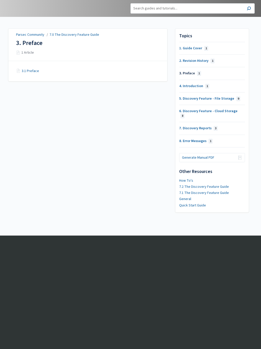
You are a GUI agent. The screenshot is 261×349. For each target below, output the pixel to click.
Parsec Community (30, 34)
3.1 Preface (30, 71)
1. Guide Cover (193, 48)
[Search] (249, 9)
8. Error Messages (195, 141)
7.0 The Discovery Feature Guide (74, 34)
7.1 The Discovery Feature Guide (204, 192)
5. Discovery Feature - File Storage (209, 98)
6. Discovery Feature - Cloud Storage (208, 113)
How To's (186, 180)
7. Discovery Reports (197, 128)
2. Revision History (196, 60)
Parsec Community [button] (23, 3)
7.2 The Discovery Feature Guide (204, 186)
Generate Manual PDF (198, 157)
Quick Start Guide (192, 205)
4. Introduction (193, 86)
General (185, 199)
